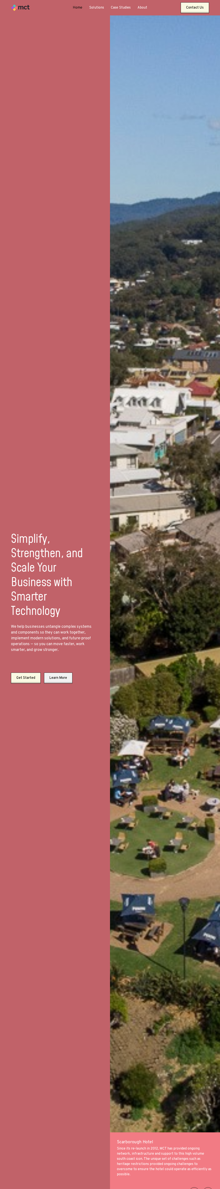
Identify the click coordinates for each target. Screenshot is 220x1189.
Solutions (96, 8)
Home (77, 8)
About (142, 8)
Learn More (58, 678)
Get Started (25, 678)
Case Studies (121, 8)
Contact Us (195, 8)
